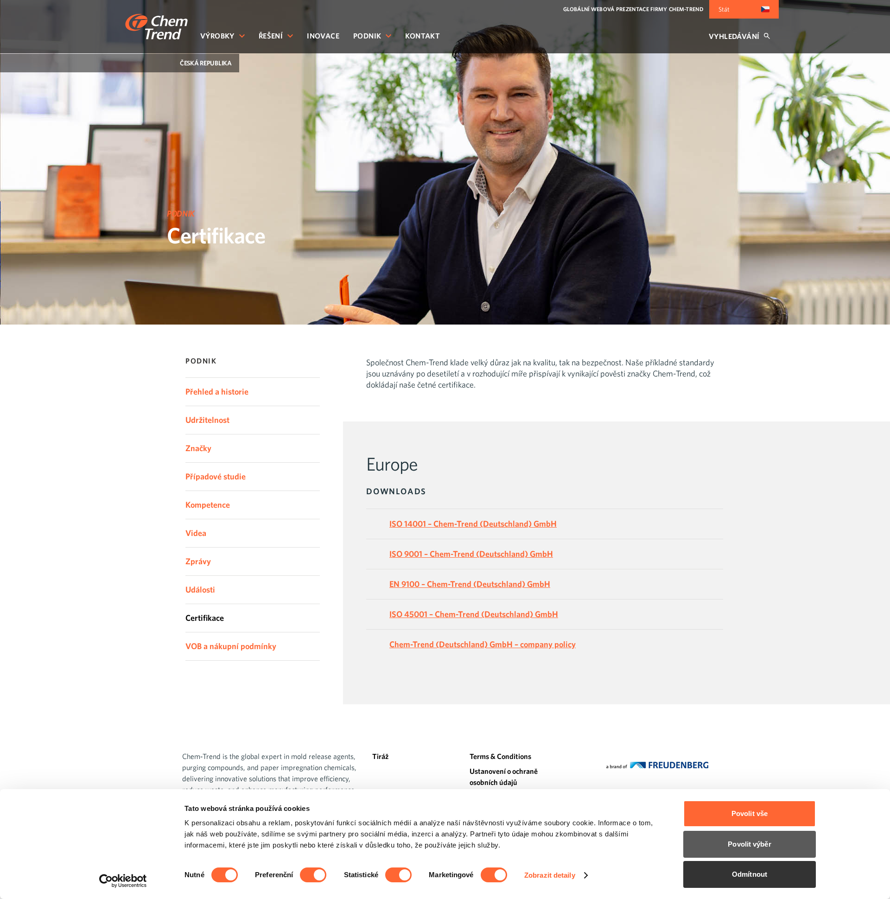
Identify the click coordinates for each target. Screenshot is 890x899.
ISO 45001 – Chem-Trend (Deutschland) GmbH (473, 614)
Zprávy (198, 561)
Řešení (271, 35)
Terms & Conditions (500, 756)
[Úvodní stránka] (156, 26)
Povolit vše (749, 813)
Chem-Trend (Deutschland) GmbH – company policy (482, 644)
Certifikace (204, 617)
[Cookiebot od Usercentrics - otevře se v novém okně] (123, 881)
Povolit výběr (749, 844)
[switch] (313, 874)
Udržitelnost (207, 419)
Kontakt (422, 35)
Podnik (367, 35)
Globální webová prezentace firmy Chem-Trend (633, 9)
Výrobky (217, 35)
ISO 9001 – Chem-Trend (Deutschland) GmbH (471, 553)
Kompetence (207, 504)
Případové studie (215, 476)
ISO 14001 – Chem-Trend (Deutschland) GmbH (473, 523)
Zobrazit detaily (549, 875)
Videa (195, 533)
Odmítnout (749, 874)
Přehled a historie (216, 391)
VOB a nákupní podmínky (230, 646)
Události (200, 589)
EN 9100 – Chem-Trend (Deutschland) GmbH (469, 584)
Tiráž (380, 756)
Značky (198, 448)
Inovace (323, 35)
